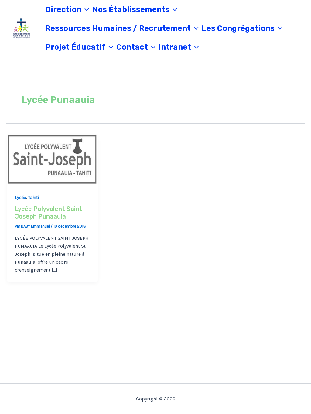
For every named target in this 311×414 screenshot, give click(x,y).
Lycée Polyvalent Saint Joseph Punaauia (48, 212)
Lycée (20, 197)
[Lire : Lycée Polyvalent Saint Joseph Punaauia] (52, 159)
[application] (85, 10)
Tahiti (33, 197)
